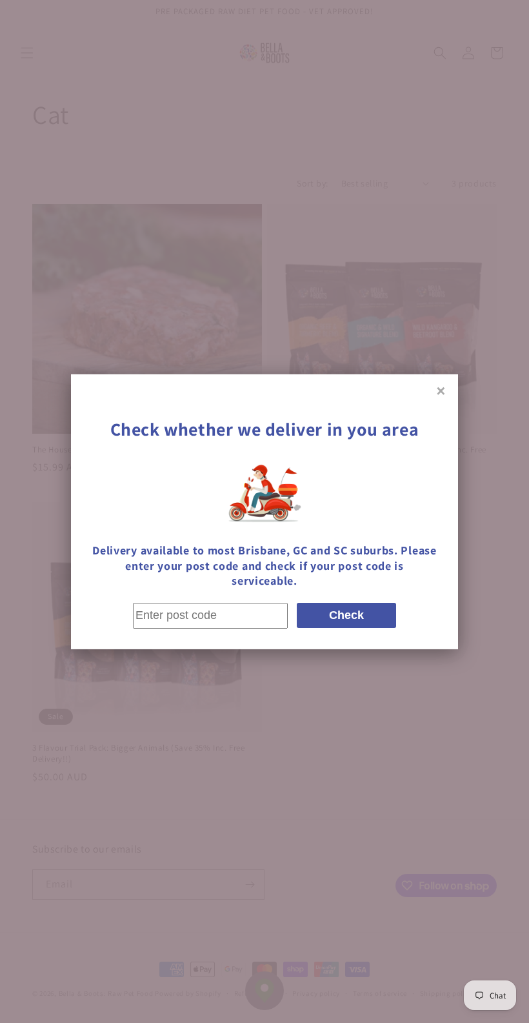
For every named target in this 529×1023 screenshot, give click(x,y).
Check (346, 615)
